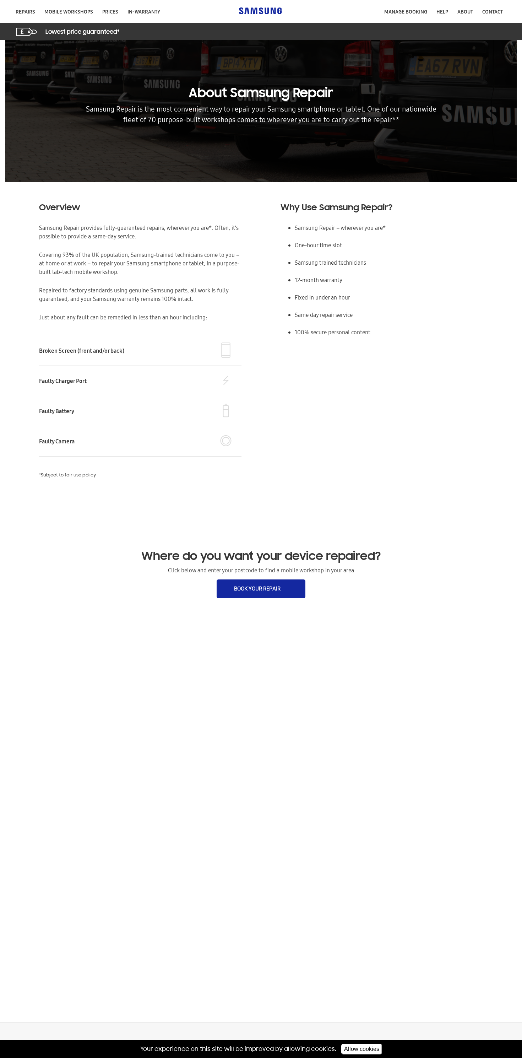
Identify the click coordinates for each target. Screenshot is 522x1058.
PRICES (110, 11)
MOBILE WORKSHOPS (68, 11)
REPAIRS (25, 11)
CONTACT (492, 11)
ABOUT (465, 11)
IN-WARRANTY (143, 11)
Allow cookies (361, 1049)
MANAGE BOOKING (405, 11)
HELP (442, 11)
